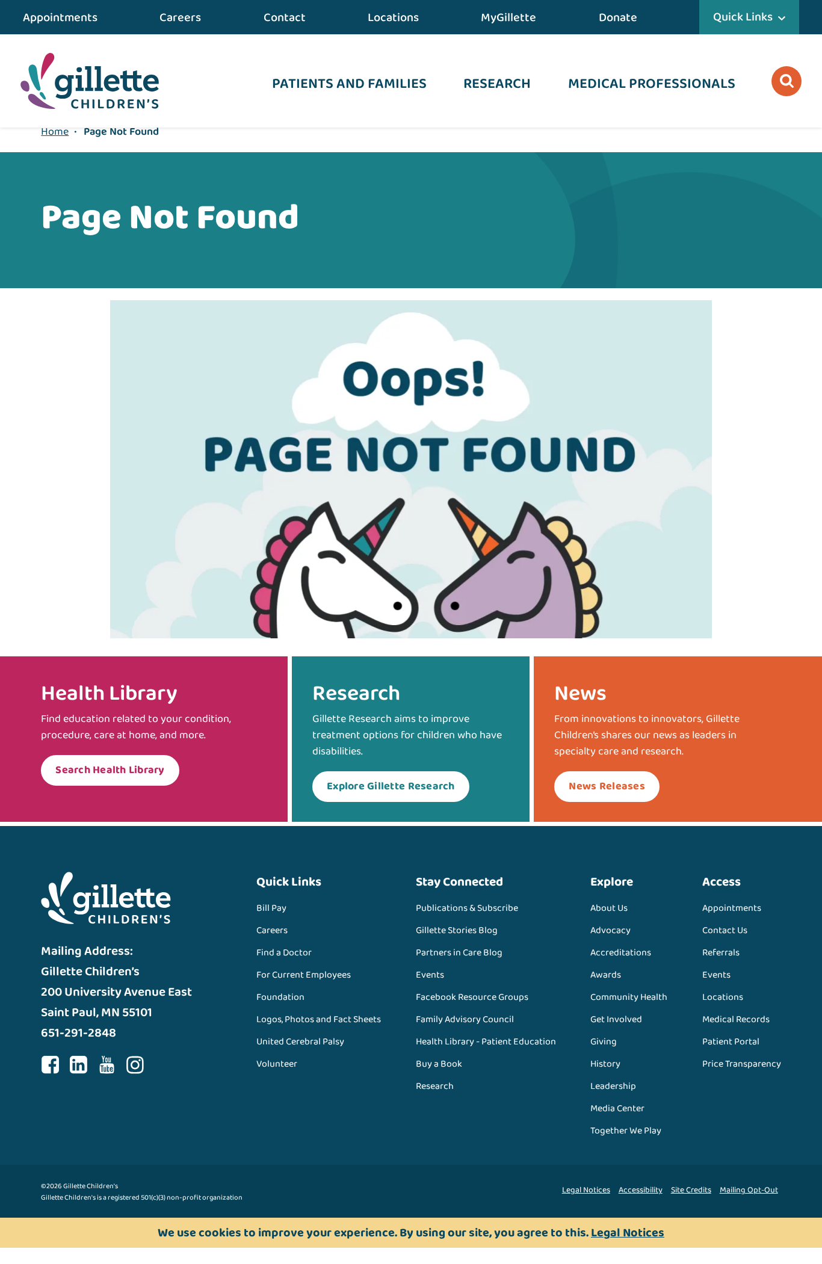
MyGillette (508, 17)
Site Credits (691, 1190)
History (605, 1063)
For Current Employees (303, 974)
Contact (285, 17)
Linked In (78, 1065)
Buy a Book (439, 1063)
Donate (618, 17)
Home (55, 131)
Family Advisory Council (465, 1019)
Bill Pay (271, 908)
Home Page (89, 81)
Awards (605, 974)
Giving (603, 1041)
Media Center (617, 1108)
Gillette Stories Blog (457, 930)
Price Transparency (741, 1063)
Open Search (786, 81)
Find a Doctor (284, 952)
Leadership (613, 1086)
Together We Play (625, 1130)
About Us (609, 908)
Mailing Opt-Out (749, 1190)
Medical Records (736, 1019)
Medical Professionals (651, 84)
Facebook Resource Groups (472, 997)
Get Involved (616, 1019)
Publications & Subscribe (467, 908)
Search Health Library (109, 770)
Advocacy (610, 930)
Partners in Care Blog (459, 952)
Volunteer (276, 1063)
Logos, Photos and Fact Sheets (318, 1019)
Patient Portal (730, 1041)
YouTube (106, 1065)
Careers (180, 17)
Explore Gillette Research (391, 786)
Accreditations (620, 952)
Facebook (50, 1065)
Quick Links (743, 16)
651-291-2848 (78, 1033)
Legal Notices (586, 1190)
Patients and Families (349, 84)
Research (497, 84)
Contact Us (724, 930)
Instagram (135, 1065)
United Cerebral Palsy (300, 1041)
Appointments (60, 17)
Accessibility (641, 1190)
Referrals (721, 952)
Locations (393, 17)
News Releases (606, 786)
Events (430, 974)
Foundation (280, 997)
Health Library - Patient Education (486, 1041)
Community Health (628, 997)
